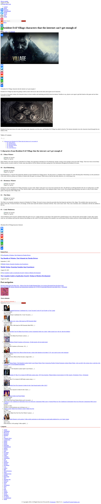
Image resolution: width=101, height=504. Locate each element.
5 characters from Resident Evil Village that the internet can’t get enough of (21, 141)
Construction (7, 439)
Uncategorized (7, 498)
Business (6, 9)
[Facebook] (50, 65)
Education (6, 445)
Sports (5, 14)
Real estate (6, 476)
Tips (5, 488)
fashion (5, 448)
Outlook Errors (7, 473)
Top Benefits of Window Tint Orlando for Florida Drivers (19, 258)
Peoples (6, 475)
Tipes (5, 486)
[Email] (50, 70)
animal (5, 429)
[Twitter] (50, 68)
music (5, 472)
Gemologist (7, 458)
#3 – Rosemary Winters (12, 145)
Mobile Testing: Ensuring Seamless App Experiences (17, 267)
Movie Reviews (8, 471)
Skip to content (4, 1)
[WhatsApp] (50, 80)
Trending (6, 495)
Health (5, 12)
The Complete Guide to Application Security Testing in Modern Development (25, 276)
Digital (5, 444)
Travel (5, 493)
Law (5, 466)
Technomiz (52, 502)
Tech (5, 15)
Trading (6, 492)
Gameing (6, 456)
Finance (6, 449)
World (5, 16)
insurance (6, 462)
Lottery (5, 468)
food (5, 451)
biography (6, 434)
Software (6, 481)
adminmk (12, 31)
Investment (6, 465)
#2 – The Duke (10, 146)
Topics (5, 490)
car (4, 437)
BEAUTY (6, 432)
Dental (5, 442)
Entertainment (7, 11)
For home (6, 452)
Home (5, 8)
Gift (5, 459)
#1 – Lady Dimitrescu (11, 147)
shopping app (7, 479)
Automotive (7, 431)
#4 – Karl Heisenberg (11, 143)
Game (5, 455)
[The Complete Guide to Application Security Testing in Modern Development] (21, 272)
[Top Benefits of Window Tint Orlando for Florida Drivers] (16, 255)
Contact (6, 6)
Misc (5, 469)
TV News (6, 496)
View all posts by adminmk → (8, 301)
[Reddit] (50, 75)
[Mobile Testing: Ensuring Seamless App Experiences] (14, 264)
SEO (5, 478)
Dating (5, 441)
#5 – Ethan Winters (11, 142)
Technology (7, 485)
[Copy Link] (50, 83)
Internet (6, 463)
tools (5, 489)
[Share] (50, 85)
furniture (6, 454)
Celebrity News (8, 438)
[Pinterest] (50, 73)
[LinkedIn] (50, 78)
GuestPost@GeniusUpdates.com (71, 502)
